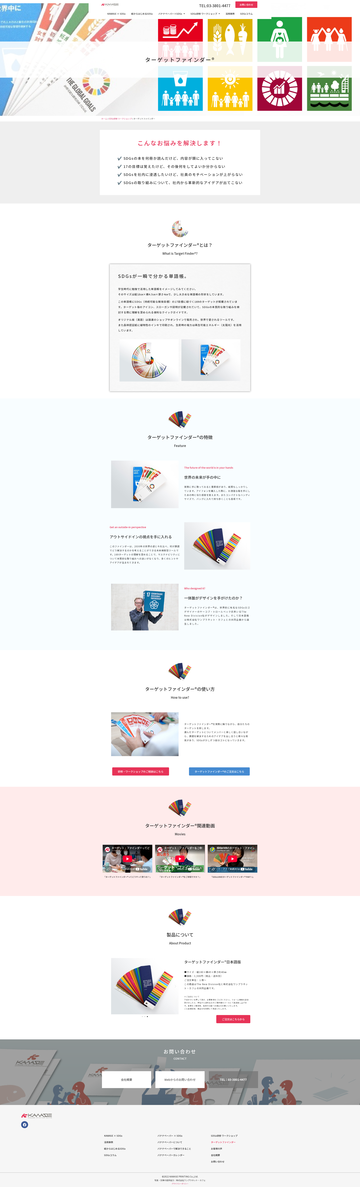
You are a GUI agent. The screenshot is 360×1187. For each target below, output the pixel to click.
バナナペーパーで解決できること (174, 1148)
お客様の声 (216, 1148)
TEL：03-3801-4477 (233, 1080)
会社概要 (215, 1155)
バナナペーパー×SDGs (170, 13)
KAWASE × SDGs (116, 13)
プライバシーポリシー (180, 1183)
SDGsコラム (246, 13)
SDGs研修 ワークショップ (204, 13)
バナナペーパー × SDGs (170, 1135)
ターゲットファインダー (223, 1142)
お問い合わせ (217, 1161)
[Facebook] (24, 1124)
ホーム (104, 118)
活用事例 (230, 13)
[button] (142, 1016)
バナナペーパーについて (170, 1142)
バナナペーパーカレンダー (171, 1155)
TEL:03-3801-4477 (214, 5)
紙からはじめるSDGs (142, 13)
